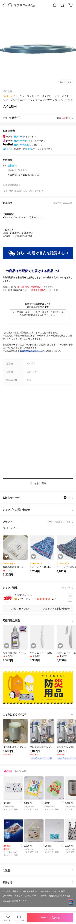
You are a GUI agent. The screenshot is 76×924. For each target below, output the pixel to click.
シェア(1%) (19, 920)
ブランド (37, 521)
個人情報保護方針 (30, 891)
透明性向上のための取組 (59, 896)
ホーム (44, 896)
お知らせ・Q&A (37, 497)
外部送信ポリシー (48, 891)
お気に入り (8, 920)
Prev (7, 48)
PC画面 (62, 891)
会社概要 (6, 891)
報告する (8, 882)
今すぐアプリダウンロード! (27, 896)
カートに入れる (50, 917)
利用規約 (17, 891)
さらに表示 (40, 483)
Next (69, 48)
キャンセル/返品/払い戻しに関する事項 (21, 190)
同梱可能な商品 (11, 620)
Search (62, 5)
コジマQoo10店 (24, 5)
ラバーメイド (10, 96)
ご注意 (6, 870)
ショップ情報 (37, 587)
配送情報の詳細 (10, 185)
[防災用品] (38, 687)
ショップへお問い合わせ (39, 509)
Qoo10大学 (7, 896)
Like (21, 803)
